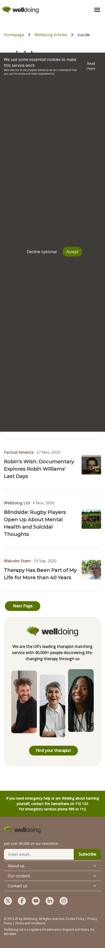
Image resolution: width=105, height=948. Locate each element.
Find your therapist (53, 750)
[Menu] (97, 10)
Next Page (22, 606)
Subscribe (87, 854)
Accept (72, 251)
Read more (91, 66)
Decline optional (42, 251)
